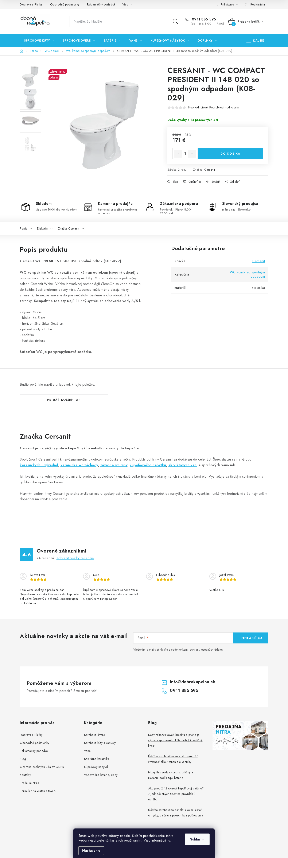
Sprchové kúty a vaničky (100, 743)
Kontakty (25, 775)
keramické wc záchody (79, 465)
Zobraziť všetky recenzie (75, 558)
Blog (23, 759)
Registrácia (257, 4)
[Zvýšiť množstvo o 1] (192, 154)
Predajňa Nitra (29, 783)
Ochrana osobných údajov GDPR (42, 767)
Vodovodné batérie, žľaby (101, 775)
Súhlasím (197, 839)
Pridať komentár (64, 400)
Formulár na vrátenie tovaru (38, 791)
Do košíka (231, 153)
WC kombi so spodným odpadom (247, 274)
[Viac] (255, 40)
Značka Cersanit (68, 228)
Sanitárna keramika (96, 759)
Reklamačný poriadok (101, 4)
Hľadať (175, 21)
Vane (87, 751)
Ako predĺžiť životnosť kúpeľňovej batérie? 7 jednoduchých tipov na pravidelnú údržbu (176, 793)
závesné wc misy (114, 465)
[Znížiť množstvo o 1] (178, 154)
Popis (23, 228)
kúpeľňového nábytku (148, 465)
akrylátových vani (183, 465)
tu (168, 840)
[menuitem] (39, 40)
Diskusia (42, 228)
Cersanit (209, 170)
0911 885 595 (203, 19)
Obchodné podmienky (64, 4)
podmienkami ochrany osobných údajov (197, 649)
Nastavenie (91, 850)
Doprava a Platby (31, 4)
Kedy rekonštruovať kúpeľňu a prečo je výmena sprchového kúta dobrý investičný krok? (175, 740)
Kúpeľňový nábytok (96, 767)
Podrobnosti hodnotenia (224, 107)
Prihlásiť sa (251, 638)
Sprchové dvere (94, 735)
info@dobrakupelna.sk (192, 682)
